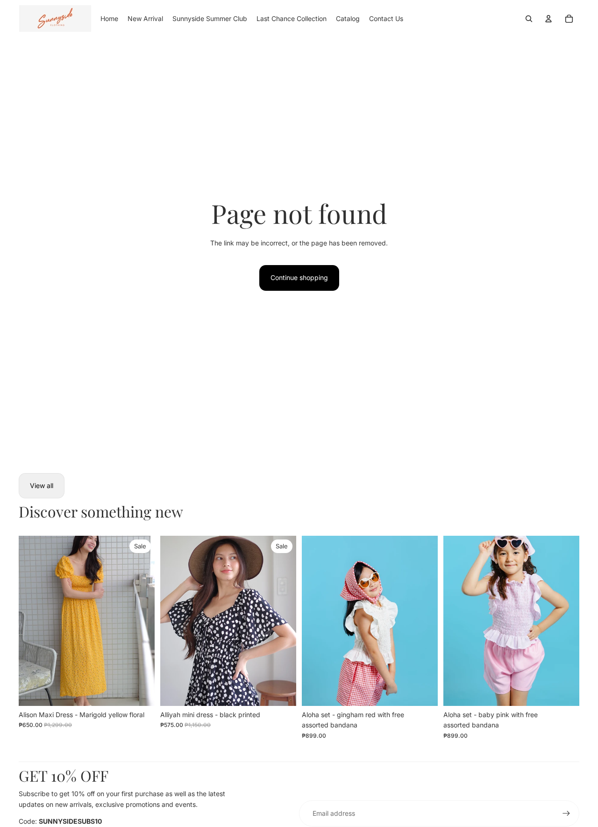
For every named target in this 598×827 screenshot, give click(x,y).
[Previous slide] (33, 621)
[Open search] (529, 18)
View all (41, 485)
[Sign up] (566, 813)
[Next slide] (141, 621)
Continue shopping (299, 277)
